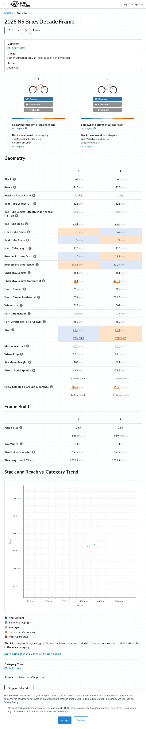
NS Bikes (9, 13)
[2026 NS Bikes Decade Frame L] (107, 92)
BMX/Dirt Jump (16, 47)
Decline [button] (81, 720)
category (19, 128)
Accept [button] (64, 720)
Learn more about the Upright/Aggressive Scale (32, 653)
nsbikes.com (22, 677)
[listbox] (13, 30)
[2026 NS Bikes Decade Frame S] (38, 92)
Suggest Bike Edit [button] (18, 688)
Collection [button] (34, 104)
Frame (36, 30)
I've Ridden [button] (34, 110)
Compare (34, 99)
